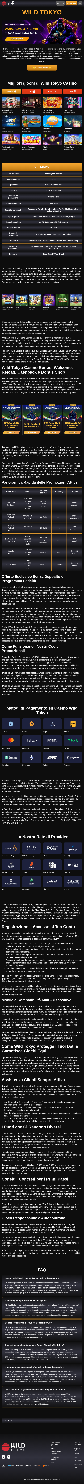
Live (30, 91)
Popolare (9, 91)
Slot (71, 91)
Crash (50, 91)
